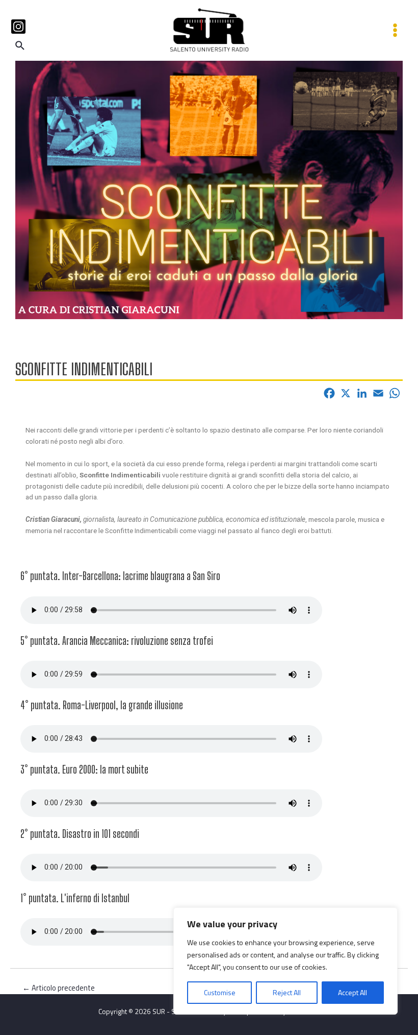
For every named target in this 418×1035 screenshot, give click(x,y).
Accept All (352, 992)
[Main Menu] (395, 30)
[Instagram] (18, 26)
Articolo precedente (58, 988)
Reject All (287, 992)
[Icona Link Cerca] (20, 47)
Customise (220, 992)
